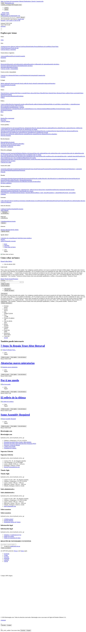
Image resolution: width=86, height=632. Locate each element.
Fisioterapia (40, 169)
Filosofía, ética (18, 191)
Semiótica (30, 181)
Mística (54, 108)
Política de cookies (9, 536)
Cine (21, 46)
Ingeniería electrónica (53, 64)
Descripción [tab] (7, 288)
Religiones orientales (11, 108)
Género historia (49, 93)
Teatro (53, 46)
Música (50, 46)
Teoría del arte (14, 48)
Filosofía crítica (46, 178)
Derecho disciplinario (35, 131)
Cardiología (9, 169)
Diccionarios (19, 209)
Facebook (6, 553)
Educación (11, 191)
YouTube (6, 556)
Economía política (24, 104)
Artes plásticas (11, 46)
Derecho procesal (5, 134)
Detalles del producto (6, 303)
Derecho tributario (41, 134)
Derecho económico (46, 131)
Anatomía (3, 169)
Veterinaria (22, 170)
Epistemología (16, 178)
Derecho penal (35, 132)
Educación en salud (24, 154)
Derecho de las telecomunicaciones (20, 131)
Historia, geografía (9, 192)
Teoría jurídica (16, 145)
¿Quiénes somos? (8, 519)
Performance (7, 48)
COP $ (6, 8)
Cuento (15, 200)
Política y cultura (69, 104)
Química (15, 67)
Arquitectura (4, 46)
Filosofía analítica (37, 178)
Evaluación (74, 156)
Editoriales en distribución (4, 212)
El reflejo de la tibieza (13, 397)
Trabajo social (18, 75)
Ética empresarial (9, 118)
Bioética (3, 118)
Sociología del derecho (7, 145)
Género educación (31, 93)
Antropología (33, 75)
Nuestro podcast (3, 240)
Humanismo (15, 181)
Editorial (21, 1)
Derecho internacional (67, 131)
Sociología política (13, 105)
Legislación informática (18, 143)
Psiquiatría (13, 170)
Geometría (22, 56)
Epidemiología (26, 169)
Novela (46, 200)
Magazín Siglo (16, 238)
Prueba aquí (21, 19)
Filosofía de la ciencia (27, 191)
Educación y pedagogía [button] (7, 146)
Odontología (64, 169)
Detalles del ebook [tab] (9, 290)
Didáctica (19, 153)
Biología (9, 56)
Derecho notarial (27, 132)
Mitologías (49, 108)
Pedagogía (3, 159)
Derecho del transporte (14, 128)
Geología (17, 56)
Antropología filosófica (7, 178)
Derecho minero (18, 132)
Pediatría (8, 170)
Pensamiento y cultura (53, 192)
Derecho (3, 93)
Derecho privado (43, 132)
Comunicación (39, 1)
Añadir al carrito (5, 284)
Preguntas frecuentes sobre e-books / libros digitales (17, 442)
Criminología (4, 128)
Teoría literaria (64, 200)
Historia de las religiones (35, 108)
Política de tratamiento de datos (12, 538)
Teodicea (35, 181)
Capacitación (13, 153)
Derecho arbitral (56, 128)
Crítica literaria (4, 200)
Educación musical (35, 156)
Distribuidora (27, 1)
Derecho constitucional (12, 129)
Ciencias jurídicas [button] (5, 121)
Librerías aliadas (14, 229)
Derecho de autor (22, 129)
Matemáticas (10, 67)
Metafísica (25, 181)
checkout (3, 26)
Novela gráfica (72, 200)
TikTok (6, 561)
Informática (4, 67)
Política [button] (3, 97)
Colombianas (4, 221)
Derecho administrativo (26, 128)
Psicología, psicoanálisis (69, 192)
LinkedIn (6, 560)
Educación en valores (35, 154)
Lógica (21, 181)
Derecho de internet (6, 131)
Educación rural (44, 156)
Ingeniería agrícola (13, 64)
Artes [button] (2, 40)
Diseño (28, 46)
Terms (22, 551)
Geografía (12, 85)
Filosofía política (33, 104)
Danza (24, 46)
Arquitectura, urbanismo (20, 189)
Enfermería (19, 169)
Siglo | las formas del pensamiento (10, 1)
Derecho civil (74, 128)
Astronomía (4, 56)
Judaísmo (44, 108)
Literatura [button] (3, 194)
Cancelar (3, 625)
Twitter (6, 555)
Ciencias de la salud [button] (6, 162)
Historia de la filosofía (6, 181)
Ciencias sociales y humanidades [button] (9, 68)
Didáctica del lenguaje (28, 153)
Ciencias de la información (8, 75)
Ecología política (22, 83)
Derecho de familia (32, 129)
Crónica (10, 200)
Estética (32, 46)
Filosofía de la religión (56, 178)
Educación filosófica (6, 156)
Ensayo (18, 200)
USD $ (6, 9)
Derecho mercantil (9, 132)
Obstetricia (58, 169)
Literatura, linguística (25, 192)
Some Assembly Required (15, 414)
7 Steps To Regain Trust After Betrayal (23, 345)
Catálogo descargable (9, 446)
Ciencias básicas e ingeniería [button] (8, 49)
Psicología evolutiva (51, 159)
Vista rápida (13, 357)
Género (3, 192)
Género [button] (3, 86)
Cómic (2, 48)
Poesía (8, 159)
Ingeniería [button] (3, 57)
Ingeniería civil (32, 64)
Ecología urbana (31, 83)
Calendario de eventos (6, 238)
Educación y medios (66, 156)
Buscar (22, 17)
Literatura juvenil (34, 200)
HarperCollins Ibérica (6, 261)
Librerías (3, 223)
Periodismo (20, 96)
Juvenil (6, 337)
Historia (3, 96)
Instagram (6, 558)
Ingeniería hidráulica (6, 65)
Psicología (10, 107)
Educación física (16, 156)
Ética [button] (2, 112)
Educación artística (50, 153)
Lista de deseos (22, 357)
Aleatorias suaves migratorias (18, 363)
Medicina (33, 192)
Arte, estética (30, 189)
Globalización (41, 104)
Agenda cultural (5, 231)
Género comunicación (11, 93)
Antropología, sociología (7, 189)
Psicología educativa (40, 159)
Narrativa (41, 200)
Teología (58, 108)
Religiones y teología (18, 107)
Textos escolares (11, 161)
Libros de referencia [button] (6, 202)
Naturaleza (52, 83)
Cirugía (14, 169)
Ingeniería (17, 192)
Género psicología (74, 93)
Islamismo (3, 108)
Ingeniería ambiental (23, 64)
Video (56, 46)
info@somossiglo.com (10, 506)
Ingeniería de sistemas (42, 64)
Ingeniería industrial (17, 65)
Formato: (3, 280)
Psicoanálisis (4, 107)
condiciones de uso (15, 546)
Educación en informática (12, 154)
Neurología (53, 169)
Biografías (3, 120)
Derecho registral (23, 134)
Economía (3, 85)
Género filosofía (40, 93)
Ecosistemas (39, 83)
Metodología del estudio (29, 158)
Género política (66, 93)
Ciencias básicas (38, 189)
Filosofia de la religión (23, 108)
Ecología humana (13, 83)
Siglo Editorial (4, 210)
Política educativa (14, 159)
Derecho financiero (57, 131)
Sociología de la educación (67, 159)
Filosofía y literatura (19, 180)
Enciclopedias (12, 209)
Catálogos (17, 46)
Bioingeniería (4, 64)
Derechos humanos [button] (6, 135)
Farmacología (33, 169)
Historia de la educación (12, 158)
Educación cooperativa (61, 153)
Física (13, 56)
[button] (5, 12)
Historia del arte (44, 46)
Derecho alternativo (37, 128)
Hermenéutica (28, 180)
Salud (58, 159)
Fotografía (37, 46)
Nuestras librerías (5, 229)
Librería (33, 1)
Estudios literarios (80, 200)
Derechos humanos (14, 104)
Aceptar (9, 625)
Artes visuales (46, 189)
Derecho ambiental (47, 128)
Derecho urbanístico (51, 134)
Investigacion (46, 83)
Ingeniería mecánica (27, 65)
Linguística (8, 96)
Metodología (14, 96)
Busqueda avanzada (10, 241)
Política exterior (61, 104)
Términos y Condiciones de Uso (12, 535)
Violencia (20, 105)
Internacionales (12, 221)
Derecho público (14, 134)
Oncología (3, 170)
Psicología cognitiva (29, 159)
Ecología (66, 189)
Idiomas (21, 158)
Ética (39, 181)
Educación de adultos (72, 153)
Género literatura (57, 93)
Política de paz (53, 104)
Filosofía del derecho (6, 143)
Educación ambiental (39, 153)
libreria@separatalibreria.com (12, 467)
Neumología (46, 169)
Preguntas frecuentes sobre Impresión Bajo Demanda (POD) (20, 443)
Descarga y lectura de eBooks (12, 445)
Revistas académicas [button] (6, 183)
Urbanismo (9, 110)
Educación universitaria (54, 156)
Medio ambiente (5, 83)
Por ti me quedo (10, 380)
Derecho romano (32, 134)
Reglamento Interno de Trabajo (12, 522)
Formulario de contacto (10, 448)
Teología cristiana (65, 108)
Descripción (4, 293)
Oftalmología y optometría (75, 169)
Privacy (16, 551)
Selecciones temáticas (26, 238)
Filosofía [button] (3, 172)
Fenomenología (29, 178)
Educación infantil (25, 156)
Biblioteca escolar (5, 153)
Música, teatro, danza (41, 192)
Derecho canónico (66, 128)
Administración (26, 75)
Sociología (9, 94)
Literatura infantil (25, 200)
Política (7, 142)
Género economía (21, 93)
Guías (7, 209)
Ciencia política (5, 104)
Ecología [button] (3, 77)
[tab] (43, 294)
